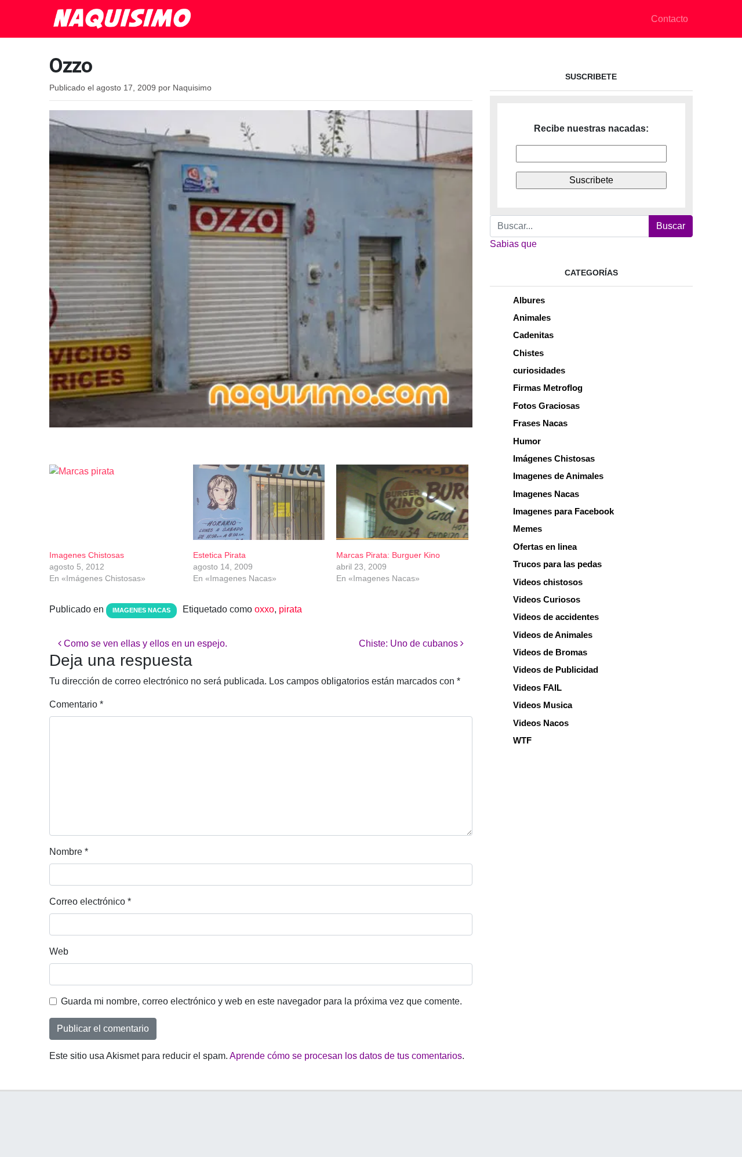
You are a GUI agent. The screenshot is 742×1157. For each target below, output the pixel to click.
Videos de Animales (552, 635)
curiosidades (539, 370)
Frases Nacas (540, 423)
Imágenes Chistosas (554, 458)
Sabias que (513, 244)
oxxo (264, 609)
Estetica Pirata (219, 555)
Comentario (76, 704)
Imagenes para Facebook (563, 511)
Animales (532, 317)
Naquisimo (192, 88)
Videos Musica (542, 705)
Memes (527, 529)
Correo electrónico (90, 901)
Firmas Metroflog (548, 388)
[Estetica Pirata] (259, 502)
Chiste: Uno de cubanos (409, 643)
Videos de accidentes (556, 617)
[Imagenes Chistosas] (115, 502)
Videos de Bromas (550, 652)
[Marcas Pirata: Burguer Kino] (402, 502)
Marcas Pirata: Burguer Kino (388, 555)
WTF (522, 740)
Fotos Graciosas (546, 406)
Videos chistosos (548, 582)
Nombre (68, 852)
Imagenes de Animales (558, 476)
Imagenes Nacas (141, 610)
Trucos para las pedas (557, 564)
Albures (529, 300)
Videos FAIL (537, 687)
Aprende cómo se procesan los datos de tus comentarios (346, 1056)
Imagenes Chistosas (86, 555)
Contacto (669, 19)
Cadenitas (533, 335)
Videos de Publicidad (555, 669)
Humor (527, 441)
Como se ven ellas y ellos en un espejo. (144, 643)
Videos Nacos (541, 723)
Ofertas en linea (545, 547)
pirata (290, 609)
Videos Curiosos (546, 599)
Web (58, 951)
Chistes (528, 353)
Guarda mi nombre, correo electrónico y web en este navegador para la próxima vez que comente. (261, 1001)
